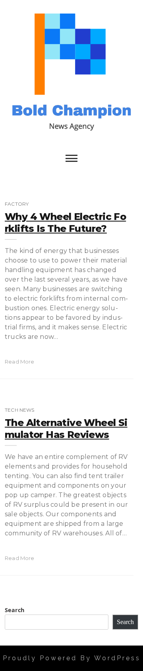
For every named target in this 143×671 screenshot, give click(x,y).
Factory (17, 204)
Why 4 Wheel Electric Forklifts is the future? (65, 222)
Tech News (20, 410)
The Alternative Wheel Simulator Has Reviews (66, 428)
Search (14, 610)
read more (20, 361)
